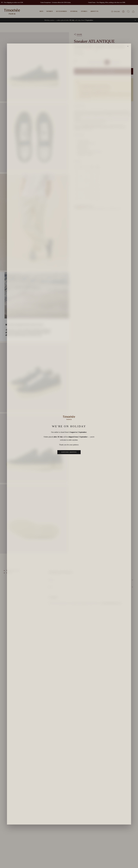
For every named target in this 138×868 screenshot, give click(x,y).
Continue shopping (69, 452)
